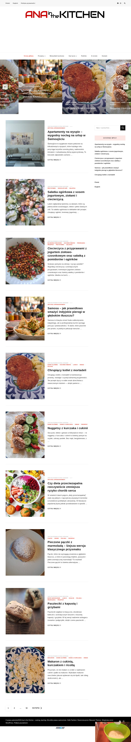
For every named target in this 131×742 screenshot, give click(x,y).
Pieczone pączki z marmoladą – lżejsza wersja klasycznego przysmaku (67, 545)
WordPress (9, 723)
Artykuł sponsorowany (100, 98)
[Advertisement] (65, 34)
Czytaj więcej (53, 160)
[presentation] (5, 86)
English (15, 3)
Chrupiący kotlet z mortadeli (18, 108)
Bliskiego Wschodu (55, 243)
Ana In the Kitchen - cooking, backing (33, 720)
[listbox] (65, 87)
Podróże (84, 56)
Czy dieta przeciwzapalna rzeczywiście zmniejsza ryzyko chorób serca (65, 487)
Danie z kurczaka (65, 102)
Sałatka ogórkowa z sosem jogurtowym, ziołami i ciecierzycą (66, 195)
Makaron (51, 657)
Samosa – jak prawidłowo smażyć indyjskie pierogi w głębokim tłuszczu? (66, 312)
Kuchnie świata (21, 102)
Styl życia (72, 56)
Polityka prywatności (28, 3)
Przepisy (41, 56)
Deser (56, 538)
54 (27, 708)
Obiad (6, 104)
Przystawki (52, 188)
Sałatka (72, 188)
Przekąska (81, 243)
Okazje (71, 598)
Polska (12, 104)
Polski (8, 3)
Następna (36, 708)
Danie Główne (9, 102)
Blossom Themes (95, 720)
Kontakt (104, 56)
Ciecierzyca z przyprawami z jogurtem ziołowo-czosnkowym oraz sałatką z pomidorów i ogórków (108, 160)
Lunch (30, 102)
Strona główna (28, 56)
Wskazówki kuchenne (57, 56)
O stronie (94, 56)
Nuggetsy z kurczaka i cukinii (63, 108)
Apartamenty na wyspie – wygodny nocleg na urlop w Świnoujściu (105, 105)
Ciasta (50, 538)
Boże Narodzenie (54, 598)
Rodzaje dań (62, 188)
